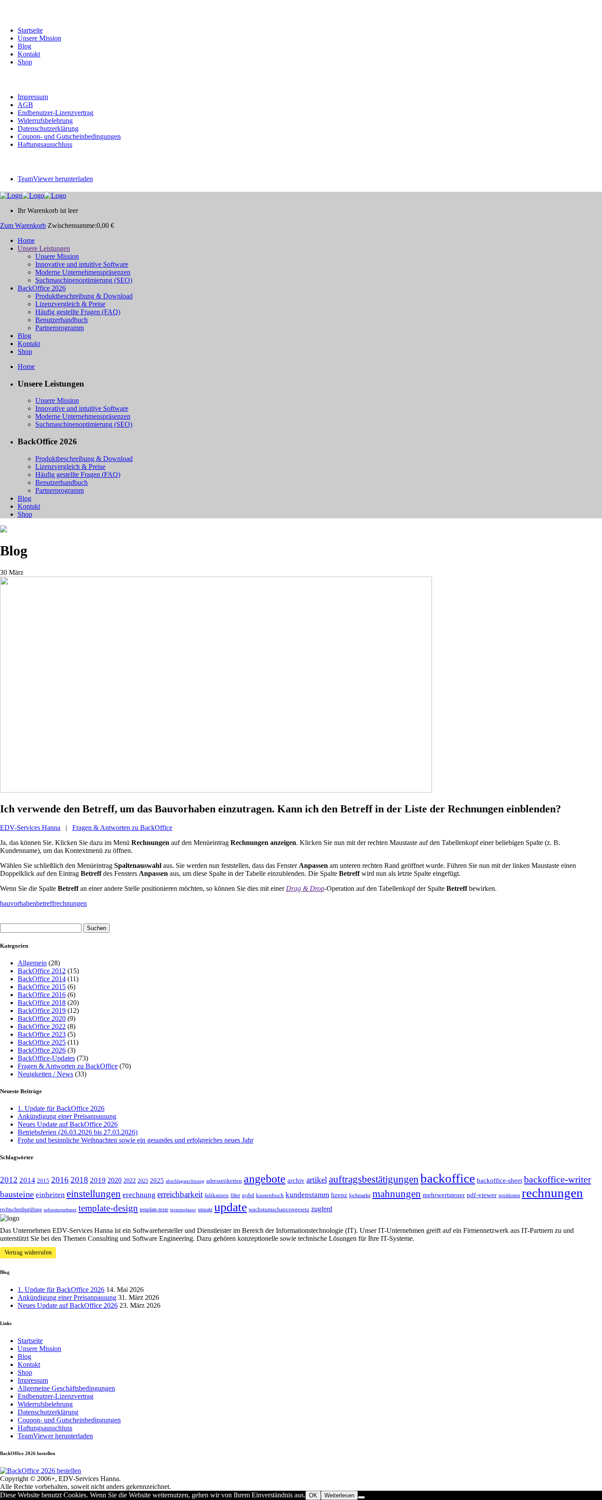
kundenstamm (307, 1195)
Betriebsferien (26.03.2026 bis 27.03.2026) (77, 1132)
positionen (509, 1195)
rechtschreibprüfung (21, 1209)
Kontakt (29, 54)
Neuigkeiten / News (45, 1074)
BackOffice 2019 (42, 1010)
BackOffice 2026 (42, 1050)
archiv (296, 1180)
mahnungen (396, 1193)
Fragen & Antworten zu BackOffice (122, 827)
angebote (265, 1178)
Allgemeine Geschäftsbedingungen (66, 1388)
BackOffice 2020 (42, 1018)
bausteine (17, 1194)
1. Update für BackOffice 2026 (61, 1108)
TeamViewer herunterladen (55, 178)
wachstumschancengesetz (279, 1209)
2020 (115, 1180)
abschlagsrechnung (185, 1181)
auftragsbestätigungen (374, 1179)
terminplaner (183, 1209)
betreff (45, 903)
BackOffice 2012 (42, 971)
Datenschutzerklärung (48, 128)
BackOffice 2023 (42, 1034)
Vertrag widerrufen (28, 1252)
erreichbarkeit (180, 1194)
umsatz (205, 1209)
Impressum (33, 96)
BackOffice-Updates (46, 1058)
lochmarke (360, 1195)
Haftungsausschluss (45, 144)
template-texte (154, 1209)
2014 (27, 1180)
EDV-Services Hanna (30, 827)
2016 (60, 1180)
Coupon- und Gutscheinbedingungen (69, 136)
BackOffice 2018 (42, 1002)
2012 (9, 1179)
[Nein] (361, 1497)
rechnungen (70, 903)
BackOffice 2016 (42, 994)
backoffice (447, 1178)
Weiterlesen (339, 1495)
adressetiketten (224, 1180)
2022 (129, 1180)
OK (313, 1495)
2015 (43, 1180)
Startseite (30, 30)
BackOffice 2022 (42, 1026)
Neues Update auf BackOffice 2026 (68, 1124)
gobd (248, 1195)
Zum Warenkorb (23, 225)
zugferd (321, 1209)
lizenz (339, 1195)
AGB (25, 104)
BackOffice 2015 (42, 986)
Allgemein (32, 963)
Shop (25, 62)
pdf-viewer (482, 1195)
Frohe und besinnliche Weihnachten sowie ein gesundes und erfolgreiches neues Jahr (135, 1140)
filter (235, 1195)
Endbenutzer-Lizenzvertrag (55, 112)
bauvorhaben (18, 903)
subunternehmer (60, 1209)
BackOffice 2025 (42, 1042)
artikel (316, 1180)
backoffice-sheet (499, 1180)
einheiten (50, 1195)
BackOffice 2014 (42, 979)
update (230, 1207)
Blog (24, 46)
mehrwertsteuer (444, 1195)
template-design (108, 1208)
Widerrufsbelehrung (45, 120)
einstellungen (94, 1193)
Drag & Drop (305, 888)
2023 (142, 1181)
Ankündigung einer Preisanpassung (67, 1116)
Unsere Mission (39, 38)
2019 (98, 1180)
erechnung (139, 1195)
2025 (157, 1180)
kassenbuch (270, 1195)
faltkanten (216, 1195)
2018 (79, 1179)
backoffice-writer (557, 1179)
